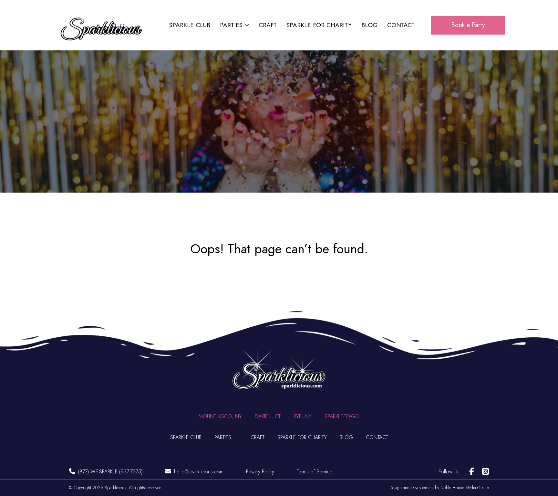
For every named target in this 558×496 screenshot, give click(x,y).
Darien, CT (268, 416)
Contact (401, 25)
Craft (268, 25)
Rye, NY (303, 416)
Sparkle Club (189, 25)
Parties (231, 25)
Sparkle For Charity (319, 25)
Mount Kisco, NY (220, 416)
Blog (369, 25)
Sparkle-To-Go (342, 416)
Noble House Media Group (464, 487)
